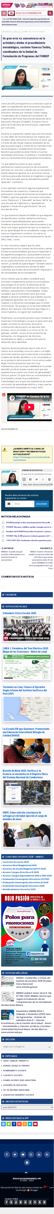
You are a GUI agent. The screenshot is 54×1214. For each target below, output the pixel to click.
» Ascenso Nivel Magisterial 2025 (19, 865)
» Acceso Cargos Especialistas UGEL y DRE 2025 (26, 875)
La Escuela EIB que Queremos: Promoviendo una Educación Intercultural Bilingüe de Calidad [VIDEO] (26, 732)
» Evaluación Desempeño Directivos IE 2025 (24, 882)
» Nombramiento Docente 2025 (18, 889)
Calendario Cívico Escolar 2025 (19, 613)
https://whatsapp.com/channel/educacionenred (31, 459)
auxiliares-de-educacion (15, 1085)
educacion (33, 31)
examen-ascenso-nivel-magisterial (19, 1080)
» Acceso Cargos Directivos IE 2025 (20, 872)
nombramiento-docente (14, 1070)
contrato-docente (12, 1075)
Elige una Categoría (13, 1046)
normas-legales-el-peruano (16, 1065)
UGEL (9, 239)
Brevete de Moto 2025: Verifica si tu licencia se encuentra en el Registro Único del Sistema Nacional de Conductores (25, 774)
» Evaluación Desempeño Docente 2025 (23, 885)
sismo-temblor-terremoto (16, 1061)
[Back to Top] (26, 1172)
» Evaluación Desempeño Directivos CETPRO (25, 879)
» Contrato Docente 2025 (15, 862)
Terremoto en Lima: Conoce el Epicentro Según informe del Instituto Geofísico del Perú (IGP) (25, 690)
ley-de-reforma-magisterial (16, 1090)
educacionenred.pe (29, 13)
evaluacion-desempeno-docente (18, 1095)
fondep (42, 31)
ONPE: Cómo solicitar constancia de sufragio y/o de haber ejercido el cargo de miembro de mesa (25, 816)
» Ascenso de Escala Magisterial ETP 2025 (23, 868)
